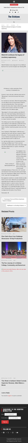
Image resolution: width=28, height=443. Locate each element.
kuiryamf (15, 60)
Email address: (5, 418)
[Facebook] (18, 12)
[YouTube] (15, 12)
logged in (10, 395)
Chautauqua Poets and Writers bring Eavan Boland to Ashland (13, 199)
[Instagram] (12, 12)
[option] (14, 7)
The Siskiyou (14, 16)
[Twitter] (10, 12)
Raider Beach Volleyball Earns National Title (14, 7)
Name (2, 414)
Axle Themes (18, 441)
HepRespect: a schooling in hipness (15, 205)
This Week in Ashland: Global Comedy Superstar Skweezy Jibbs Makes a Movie (14, 383)
